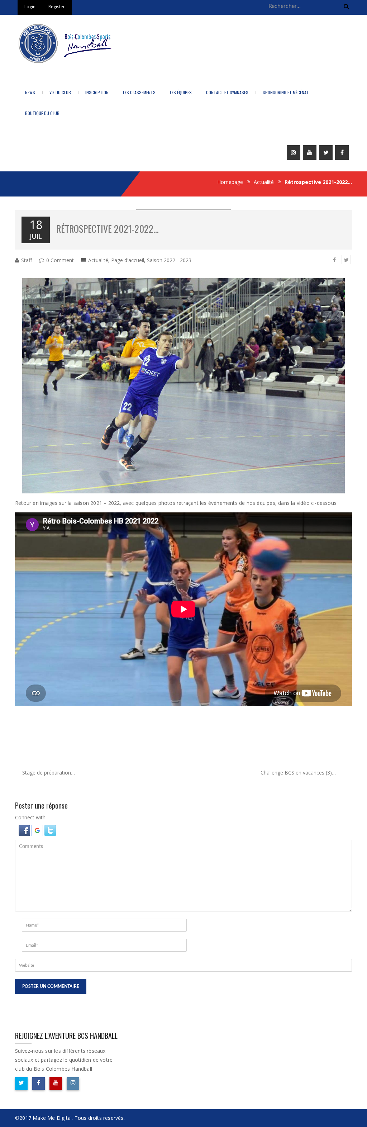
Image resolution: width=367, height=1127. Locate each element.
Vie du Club (60, 92)
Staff (26, 260)
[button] (25, 830)
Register (56, 7)
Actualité (264, 182)
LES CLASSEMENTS (139, 92)
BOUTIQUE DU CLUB (42, 113)
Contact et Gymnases (227, 92)
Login (29, 7)
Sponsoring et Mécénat (286, 92)
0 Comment (60, 260)
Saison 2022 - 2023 (169, 260)
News (30, 92)
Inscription (97, 92)
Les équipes (181, 92)
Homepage (230, 182)
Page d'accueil (127, 260)
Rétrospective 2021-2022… (107, 229)
